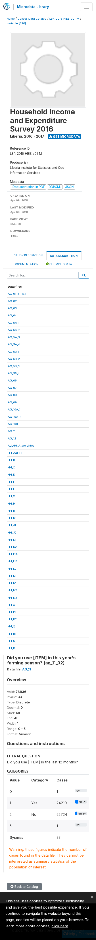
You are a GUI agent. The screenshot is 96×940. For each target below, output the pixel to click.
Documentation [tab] (26, 264)
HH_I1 (11, 510)
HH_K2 (12, 546)
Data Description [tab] (64, 256)
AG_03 (12, 308)
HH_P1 (12, 612)
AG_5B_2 (14, 359)
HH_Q (11, 626)
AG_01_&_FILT (17, 293)
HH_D (11, 474)
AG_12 (12, 438)
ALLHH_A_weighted (21, 445)
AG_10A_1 (14, 409)
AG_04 (12, 315)
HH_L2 (12, 568)
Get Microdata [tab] (60, 264)
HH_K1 (12, 539)
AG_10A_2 (14, 416)
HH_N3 (12, 597)
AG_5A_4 (14, 344)
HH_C (11, 467)
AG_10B (13, 424)
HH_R (11, 648)
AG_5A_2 (14, 330)
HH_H (11, 503)
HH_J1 (12, 525)
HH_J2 (12, 532)
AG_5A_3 (14, 337)
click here (60, 926)
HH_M (12, 575)
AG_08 (12, 395)
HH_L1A (13, 554)
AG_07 (12, 388)
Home (11, 18)
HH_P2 (12, 619)
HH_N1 (12, 583)
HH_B (11, 460)
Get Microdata (66, 136)
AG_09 (12, 402)
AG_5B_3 (14, 366)
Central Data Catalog (32, 18)
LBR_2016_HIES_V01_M (64, 18)
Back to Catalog (26, 886)
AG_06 (12, 380)
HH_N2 (12, 590)
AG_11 (11, 431)
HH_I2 (12, 518)
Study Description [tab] (28, 255)
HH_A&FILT (15, 453)
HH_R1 (12, 633)
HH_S (11, 641)
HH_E (11, 482)
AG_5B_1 (13, 351)
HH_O (11, 604)
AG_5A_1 (13, 322)
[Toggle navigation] (86, 6)
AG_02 (12, 301)
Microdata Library (33, 6)
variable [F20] (16, 23)
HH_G (11, 496)
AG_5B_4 (14, 373)
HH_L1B (12, 561)
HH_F (11, 489)
